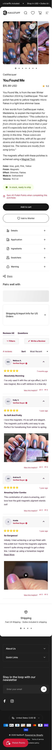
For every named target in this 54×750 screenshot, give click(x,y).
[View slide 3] (27, 628)
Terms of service (38, 739)
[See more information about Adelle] (43, 521)
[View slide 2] (24, 628)
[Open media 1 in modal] (32, 26)
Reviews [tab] (8, 334)
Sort (23, 351)
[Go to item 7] (36, 68)
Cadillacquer (10, 74)
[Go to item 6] (33, 68)
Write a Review (39, 342)
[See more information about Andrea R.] (43, 478)
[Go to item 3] (22, 68)
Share (9, 276)
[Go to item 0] (15, 68)
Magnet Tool (28, 159)
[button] (15, 447)
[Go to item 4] (26, 68)
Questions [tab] (23, 334)
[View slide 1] (20, 628)
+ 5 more (42, 459)
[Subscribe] (44, 689)
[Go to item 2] (19, 68)
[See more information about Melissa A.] (43, 361)
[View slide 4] (31, 628)
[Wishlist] (33, 13)
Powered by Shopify (34, 735)
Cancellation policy (32, 743)
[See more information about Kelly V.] (43, 401)
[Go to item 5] (29, 68)
